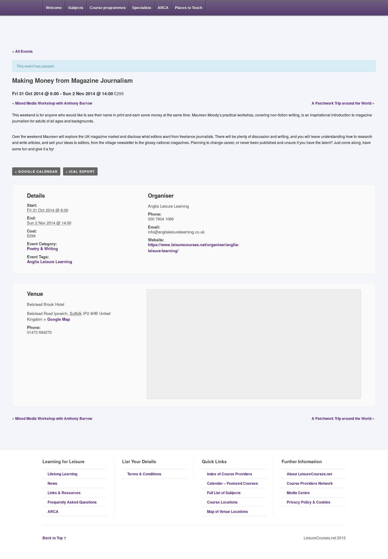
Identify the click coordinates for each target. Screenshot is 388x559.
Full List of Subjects (224, 492)
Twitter (342, 8)
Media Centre (298, 492)
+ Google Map (57, 319)
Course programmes (108, 7)
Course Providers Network (310, 483)
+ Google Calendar (36, 171)
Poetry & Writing (42, 248)
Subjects (75, 7)
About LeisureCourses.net (309, 474)
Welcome (54, 7)
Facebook (332, 8)
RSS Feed (323, 8)
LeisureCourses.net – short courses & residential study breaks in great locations (74, 31)
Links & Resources (64, 492)
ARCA (163, 7)
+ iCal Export (80, 171)
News (52, 483)
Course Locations (222, 502)
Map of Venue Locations (227, 511)
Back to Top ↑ (54, 538)
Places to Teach (188, 7)
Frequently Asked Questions (72, 502)
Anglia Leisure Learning (49, 261)
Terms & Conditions (144, 474)
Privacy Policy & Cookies (308, 502)
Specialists (141, 7)
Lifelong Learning (62, 474)
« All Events (22, 51)
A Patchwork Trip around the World (343, 103)
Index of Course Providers (229, 474)
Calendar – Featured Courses (232, 483)
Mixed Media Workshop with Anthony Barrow (52, 103)
